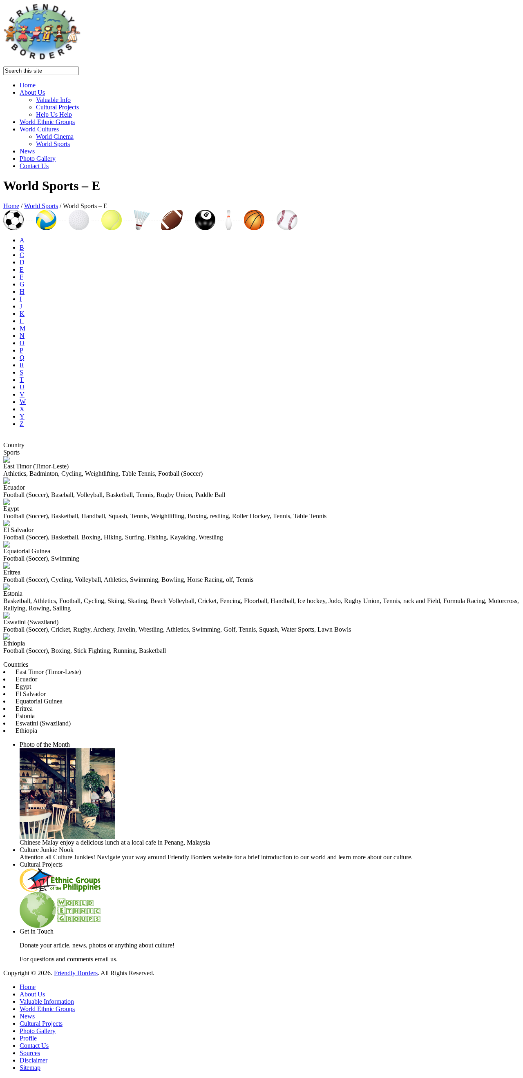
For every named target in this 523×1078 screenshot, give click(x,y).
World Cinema (55, 136)
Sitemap (30, 1067)
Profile (28, 1038)
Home (28, 85)
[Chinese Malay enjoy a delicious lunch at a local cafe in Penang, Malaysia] (67, 836)
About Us (32, 92)
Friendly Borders (76, 972)
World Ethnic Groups (47, 121)
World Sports (53, 143)
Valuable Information (47, 1001)
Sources (30, 1052)
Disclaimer (33, 1060)
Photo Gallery (38, 158)
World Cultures (39, 129)
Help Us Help (54, 114)
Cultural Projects (57, 107)
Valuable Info (53, 99)
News (27, 151)
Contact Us (34, 165)
